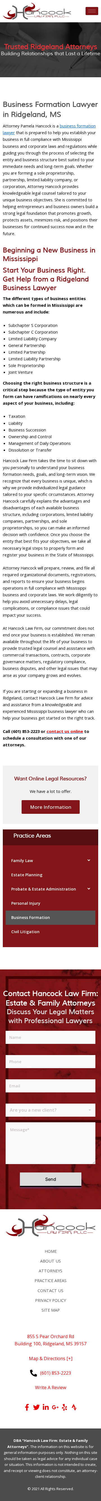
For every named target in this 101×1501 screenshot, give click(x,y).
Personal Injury (25, 903)
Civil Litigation (25, 931)
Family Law (22, 860)
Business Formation (30, 917)
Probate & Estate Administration (43, 889)
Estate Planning (26, 874)
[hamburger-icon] (92, 11)
